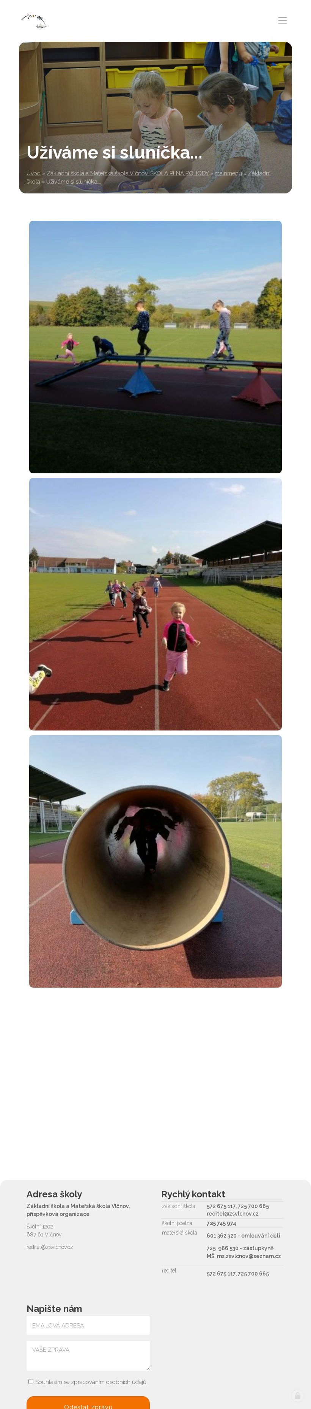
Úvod (34, 173)
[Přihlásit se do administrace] (297, 1395)
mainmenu (228, 173)
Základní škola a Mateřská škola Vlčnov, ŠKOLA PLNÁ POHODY (128, 173)
